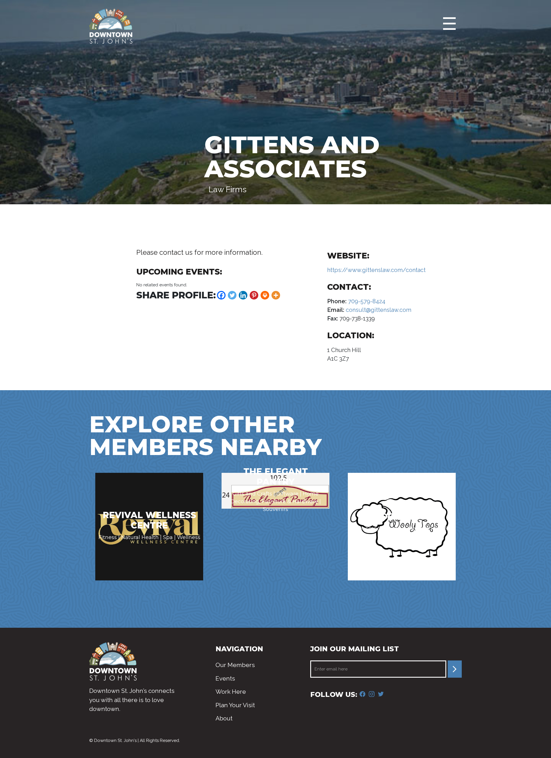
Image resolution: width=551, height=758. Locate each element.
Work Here (231, 691)
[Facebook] (221, 295)
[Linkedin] (243, 295)
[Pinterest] (254, 295)
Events (225, 678)
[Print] (265, 295)
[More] (276, 295)
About (224, 718)
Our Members (235, 664)
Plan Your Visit (235, 705)
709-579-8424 (366, 301)
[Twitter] (232, 295)
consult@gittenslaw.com (377, 309)
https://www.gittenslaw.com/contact (376, 270)
